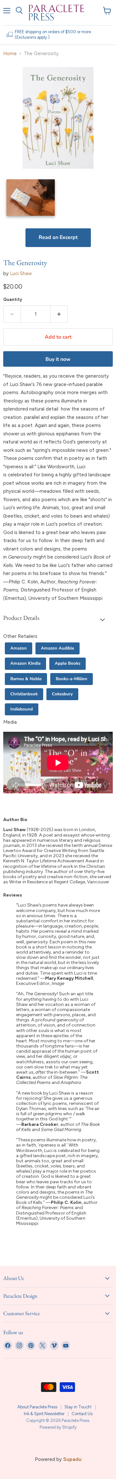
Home (10, 53)
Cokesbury (62, 694)
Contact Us (82, 1413)
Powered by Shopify (58, 1427)
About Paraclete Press (37, 1407)
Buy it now (58, 359)
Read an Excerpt (58, 237)
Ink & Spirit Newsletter (44, 1413)
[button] (58, 619)
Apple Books (67, 663)
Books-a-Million (71, 679)
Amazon (18, 648)
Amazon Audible (57, 648)
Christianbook (24, 694)
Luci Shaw (21, 273)
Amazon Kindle (25, 663)
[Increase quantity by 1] (59, 314)
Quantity (12, 299)
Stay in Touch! (78, 1407)
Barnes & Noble (26, 679)
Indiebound (21, 709)
